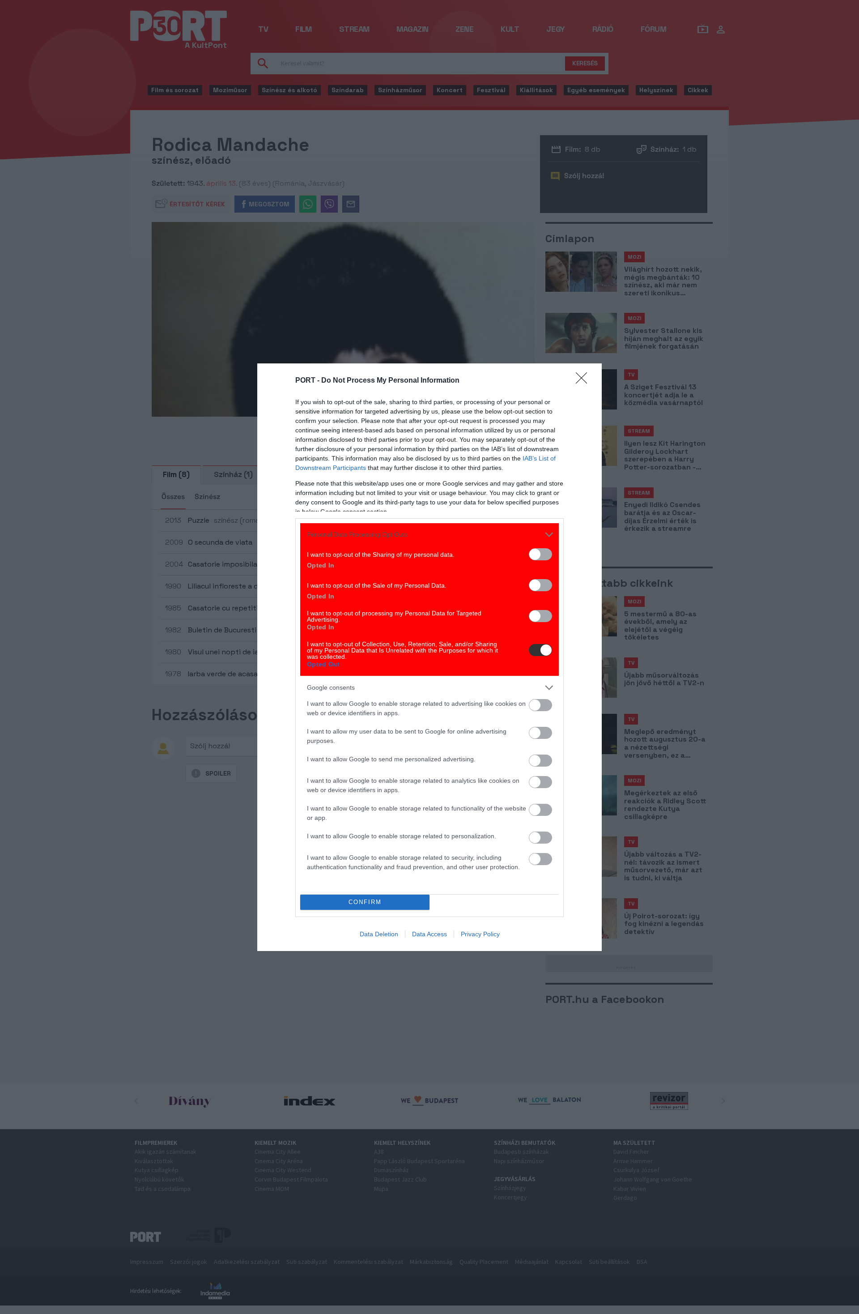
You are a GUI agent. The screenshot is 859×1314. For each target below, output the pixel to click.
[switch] (540, 554)
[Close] (584, 380)
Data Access (429, 934)
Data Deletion (379, 934)
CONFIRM (365, 902)
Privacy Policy (480, 934)
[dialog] (429, 657)
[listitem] (429, 534)
